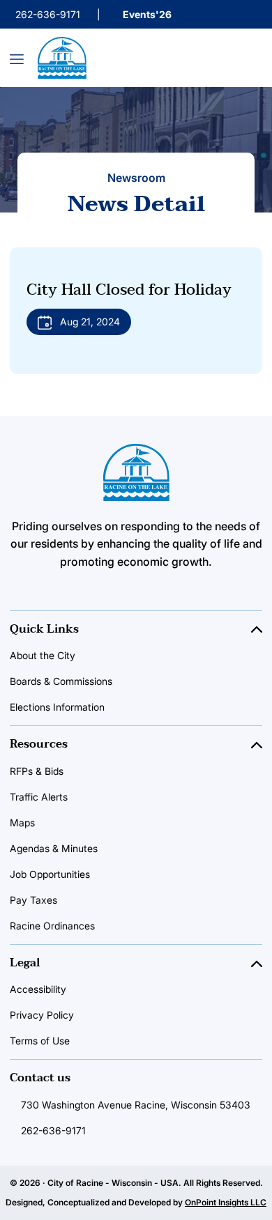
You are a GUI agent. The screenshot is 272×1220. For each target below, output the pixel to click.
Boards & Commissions (61, 681)
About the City (42, 655)
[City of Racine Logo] (62, 58)
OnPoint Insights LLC (225, 1202)
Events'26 (147, 14)
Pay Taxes (33, 900)
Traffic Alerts (39, 797)
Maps (22, 822)
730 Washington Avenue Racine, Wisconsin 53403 (135, 1105)
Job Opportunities (50, 874)
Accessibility (38, 989)
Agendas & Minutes (54, 848)
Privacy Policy (42, 1015)
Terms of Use (40, 1041)
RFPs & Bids (36, 771)
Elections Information (57, 707)
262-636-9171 (47, 14)
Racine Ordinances (52, 926)
